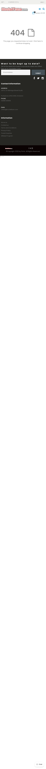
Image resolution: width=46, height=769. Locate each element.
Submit (38, 73)
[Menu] (40, 9)
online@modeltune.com (9, 109)
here (39, 41)
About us (4, 122)
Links (42, 2)
